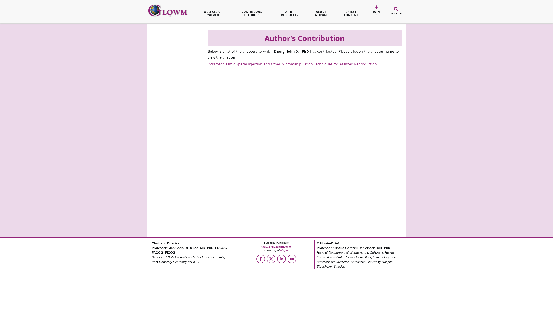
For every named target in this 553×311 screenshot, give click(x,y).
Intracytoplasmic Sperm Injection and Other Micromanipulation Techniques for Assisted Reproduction (292, 64)
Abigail (284, 250)
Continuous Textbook (252, 13)
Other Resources (289, 13)
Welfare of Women (213, 13)
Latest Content (351, 13)
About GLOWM (321, 13)
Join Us (376, 13)
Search (396, 13)
